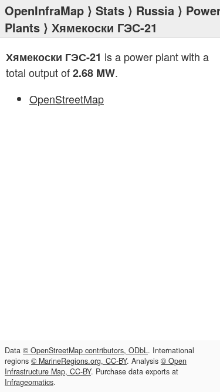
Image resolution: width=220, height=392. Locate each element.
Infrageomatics (29, 382)
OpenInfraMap (44, 10)
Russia (155, 10)
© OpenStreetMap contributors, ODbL (85, 350)
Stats (110, 10)
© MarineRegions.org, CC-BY (79, 361)
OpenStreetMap (66, 98)
